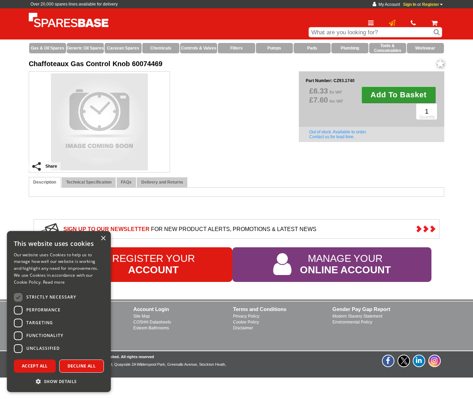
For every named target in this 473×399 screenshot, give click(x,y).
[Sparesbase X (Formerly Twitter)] (404, 365)
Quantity (427, 117)
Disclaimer (243, 328)
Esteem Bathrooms (151, 328)
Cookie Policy (246, 322)
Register (430, 4)
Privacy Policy (246, 316)
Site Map (141, 316)
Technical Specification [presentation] (88, 182)
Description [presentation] (44, 182)
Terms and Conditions (259, 309)
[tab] (45, 182)
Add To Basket (399, 94)
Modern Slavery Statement (357, 316)
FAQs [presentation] (126, 182)
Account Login (151, 309)
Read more (54, 282)
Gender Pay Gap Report (361, 309)
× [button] (103, 238)
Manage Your (345, 264)
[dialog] (59, 311)
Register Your (153, 264)
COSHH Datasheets (152, 322)
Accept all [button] (35, 366)
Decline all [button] (82, 366)
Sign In (409, 4)
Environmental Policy (352, 322)
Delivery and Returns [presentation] (162, 182)
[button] (59, 381)
